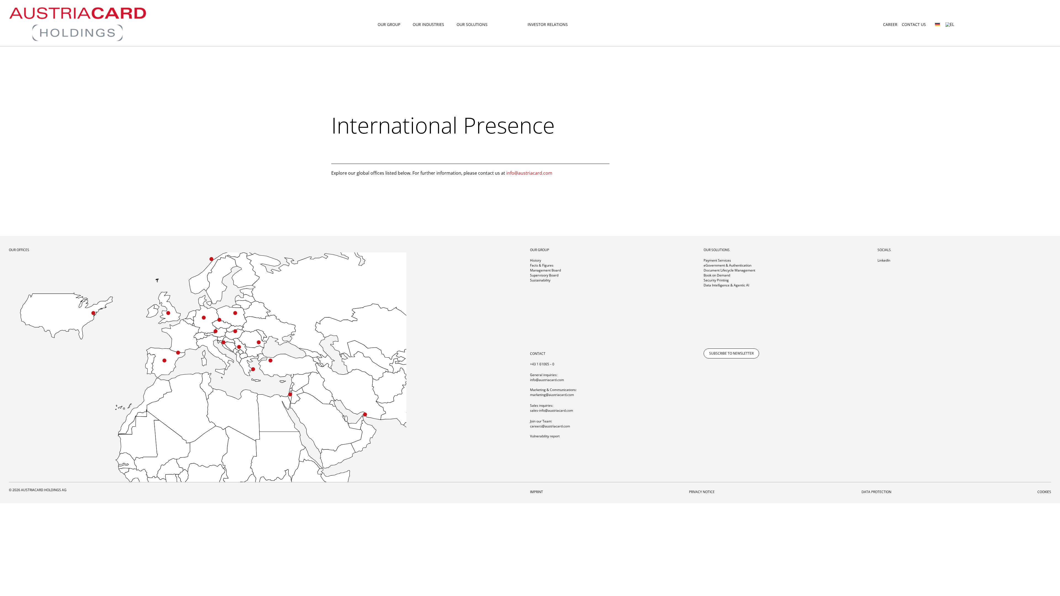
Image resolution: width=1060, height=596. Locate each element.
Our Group (389, 24)
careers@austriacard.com (550, 426)
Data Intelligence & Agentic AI (726, 285)
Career (890, 24)
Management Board (545, 270)
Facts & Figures (541, 265)
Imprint (536, 491)
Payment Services (717, 260)
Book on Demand (717, 275)
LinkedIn (884, 260)
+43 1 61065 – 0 (542, 364)
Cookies (1044, 491)
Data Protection (876, 491)
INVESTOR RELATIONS (548, 24)
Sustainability (540, 280)
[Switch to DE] (937, 24)
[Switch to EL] (950, 24)
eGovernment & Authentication (727, 265)
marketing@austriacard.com (552, 394)
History (535, 260)
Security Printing (716, 280)
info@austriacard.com (529, 173)
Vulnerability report (545, 436)
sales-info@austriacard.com (551, 410)
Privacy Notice (702, 491)
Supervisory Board (544, 275)
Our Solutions (472, 24)
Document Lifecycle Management (729, 270)
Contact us (914, 24)
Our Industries (428, 24)
